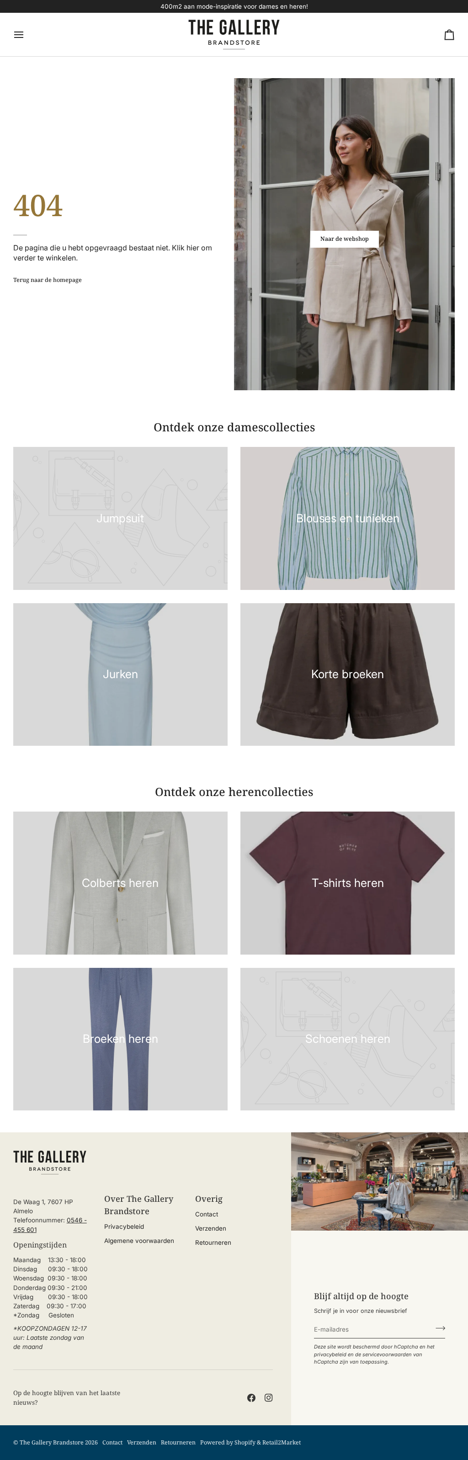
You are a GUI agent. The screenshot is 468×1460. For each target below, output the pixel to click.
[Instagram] (269, 1398)
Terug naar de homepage (47, 280)
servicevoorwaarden (387, 1354)
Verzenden (210, 1228)
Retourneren (213, 1242)
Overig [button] (209, 1198)
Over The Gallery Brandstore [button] (138, 1204)
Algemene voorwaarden (139, 1240)
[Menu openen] (27, 34)
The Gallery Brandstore (52, 1442)
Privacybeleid (124, 1226)
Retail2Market (281, 1442)
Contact (206, 1214)
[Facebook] (251, 1398)
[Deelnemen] (437, 1328)
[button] (52, 1195)
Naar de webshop (344, 239)
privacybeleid (330, 1354)
